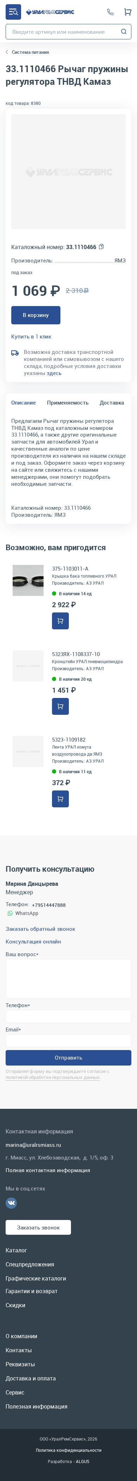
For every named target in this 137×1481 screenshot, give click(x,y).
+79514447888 (49, 905)
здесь (54, 372)
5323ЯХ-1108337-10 (76, 653)
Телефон (18, 1005)
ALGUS (82, 1461)
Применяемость (68, 402)
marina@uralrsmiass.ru (33, 1144)
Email (13, 1029)
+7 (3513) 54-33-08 (110, 12)
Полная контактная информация (48, 1170)
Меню (13, 12)
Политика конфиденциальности (69, 1450)
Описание (23, 402)
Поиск (124, 31)
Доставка (112, 402)
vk (11, 1203)
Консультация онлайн (33, 941)
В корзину (36, 314)
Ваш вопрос (22, 954)
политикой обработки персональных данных (53, 1077)
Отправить (68, 1057)
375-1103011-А (70, 568)
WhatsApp (26, 913)
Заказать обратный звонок (40, 928)
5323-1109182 (68, 739)
